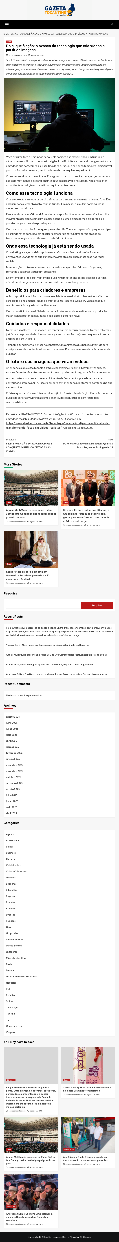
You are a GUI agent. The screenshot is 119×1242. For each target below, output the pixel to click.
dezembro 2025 (14, 765)
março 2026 (12, 746)
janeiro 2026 (13, 758)
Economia (11, 883)
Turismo (10, 1013)
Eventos (10, 914)
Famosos (10, 920)
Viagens (10, 1032)
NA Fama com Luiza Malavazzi (22, 976)
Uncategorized (14, 1026)
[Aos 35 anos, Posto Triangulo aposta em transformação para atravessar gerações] (88, 1135)
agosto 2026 (13, 716)
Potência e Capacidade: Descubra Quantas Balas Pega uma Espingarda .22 (88, 443)
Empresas (11, 896)
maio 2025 (11, 807)
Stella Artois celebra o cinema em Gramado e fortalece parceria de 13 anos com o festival (28, 575)
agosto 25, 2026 (36, 522)
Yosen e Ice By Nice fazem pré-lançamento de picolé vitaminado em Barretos (47, 645)
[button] (7, 24)
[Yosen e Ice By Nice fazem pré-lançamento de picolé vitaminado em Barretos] (88, 1065)
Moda (9, 964)
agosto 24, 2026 (93, 1164)
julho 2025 (12, 795)
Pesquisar (11, 593)
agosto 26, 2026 (36, 1111)
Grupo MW (12, 933)
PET (8, 988)
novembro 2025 (14, 771)
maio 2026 (11, 734)
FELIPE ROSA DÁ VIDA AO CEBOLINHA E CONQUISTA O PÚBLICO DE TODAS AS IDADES (29, 445)
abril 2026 (11, 740)
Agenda (10, 834)
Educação (11, 889)
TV (7, 1019)
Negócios (11, 982)
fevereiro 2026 (14, 752)
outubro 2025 (13, 777)
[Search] (112, 24)
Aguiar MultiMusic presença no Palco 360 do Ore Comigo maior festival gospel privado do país (31, 513)
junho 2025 (12, 801)
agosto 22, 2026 (93, 525)
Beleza (9, 846)
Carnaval (10, 859)
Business (11, 852)
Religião (10, 995)
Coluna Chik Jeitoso (16, 871)
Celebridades (13, 865)
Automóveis (12, 840)
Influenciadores (14, 939)
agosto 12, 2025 (37, 55)
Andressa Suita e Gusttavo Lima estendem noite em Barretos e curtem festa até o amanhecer (56, 674)
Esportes (11, 908)
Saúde (9, 1001)
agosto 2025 (13, 789)
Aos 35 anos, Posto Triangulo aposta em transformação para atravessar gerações (49, 664)
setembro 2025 (14, 783)
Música (10, 970)
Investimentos (14, 945)
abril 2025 (11, 813)
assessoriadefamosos (18, 55)
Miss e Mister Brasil (16, 958)
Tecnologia (12, 1007)
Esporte (10, 902)
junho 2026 (12, 728)
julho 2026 (12, 722)
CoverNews (69, 1236)
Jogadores (11, 951)
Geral (9, 42)
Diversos (10, 877)
